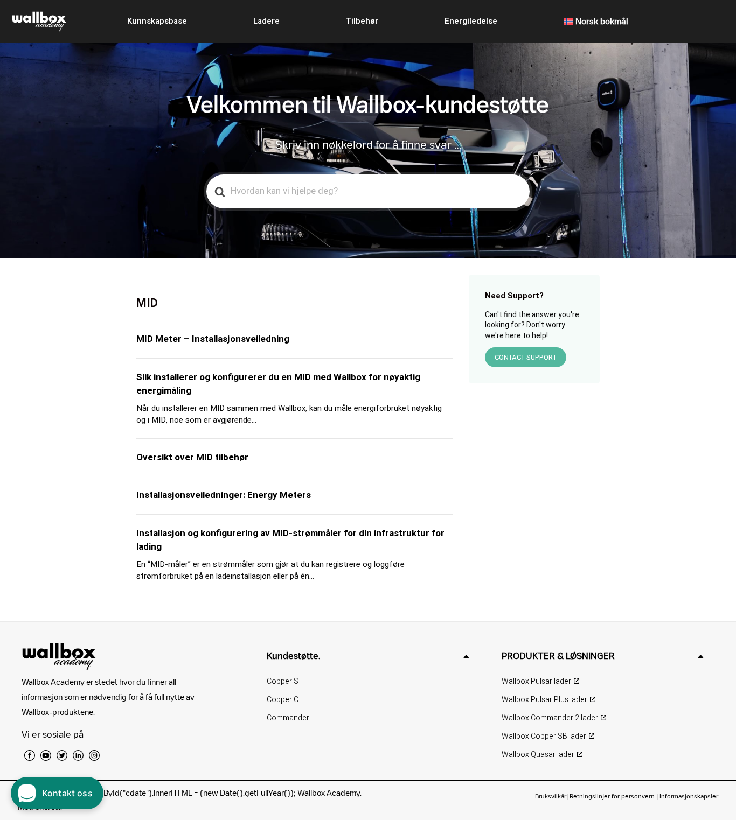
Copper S (282, 681)
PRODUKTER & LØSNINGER (558, 655)
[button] (368, 656)
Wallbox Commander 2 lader (550, 718)
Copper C (282, 699)
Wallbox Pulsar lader (536, 681)
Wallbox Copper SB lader (544, 736)
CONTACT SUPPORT (526, 357)
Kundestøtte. (293, 655)
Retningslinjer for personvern (612, 796)
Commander (288, 718)
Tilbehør (362, 21)
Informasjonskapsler (688, 796)
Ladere (266, 21)
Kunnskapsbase (157, 21)
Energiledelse (471, 21)
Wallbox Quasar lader (538, 754)
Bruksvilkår (550, 796)
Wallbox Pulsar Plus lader (544, 699)
